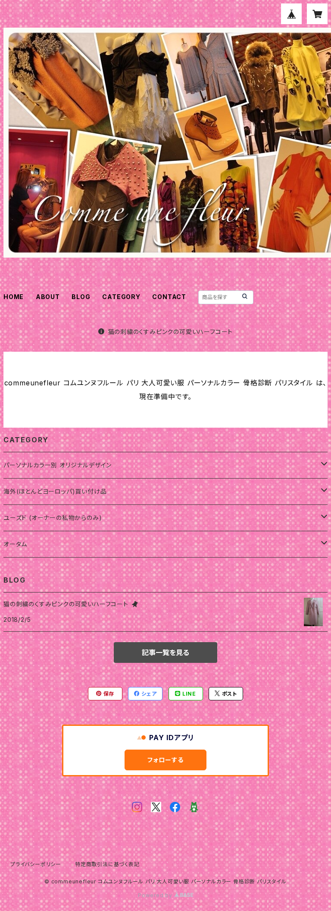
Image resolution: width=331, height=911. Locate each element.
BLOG (81, 296)
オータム (15, 544)
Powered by (156, 895)
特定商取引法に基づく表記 (107, 864)
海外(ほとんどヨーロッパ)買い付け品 (54, 491)
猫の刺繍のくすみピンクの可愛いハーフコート (170, 331)
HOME (13, 296)
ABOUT (48, 296)
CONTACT (169, 296)
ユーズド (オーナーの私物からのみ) (52, 517)
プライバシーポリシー (35, 864)
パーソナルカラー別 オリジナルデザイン (57, 465)
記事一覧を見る (165, 652)
